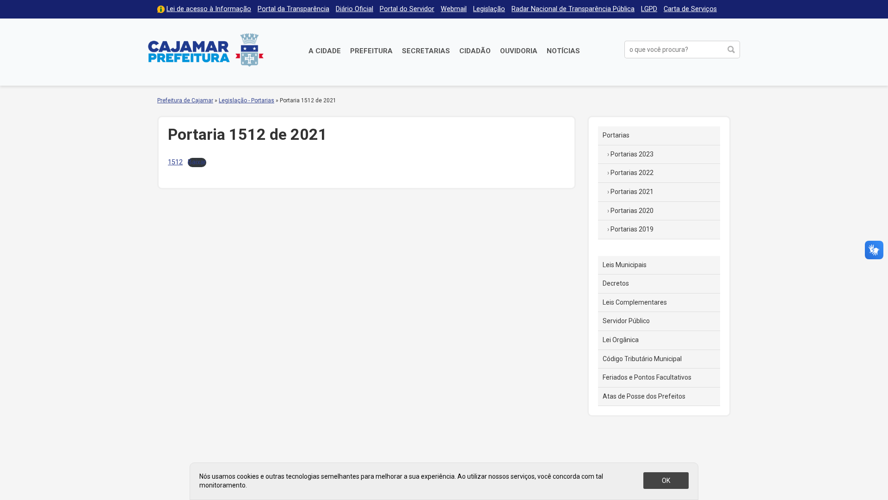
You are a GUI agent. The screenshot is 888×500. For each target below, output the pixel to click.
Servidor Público (626, 321)
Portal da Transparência (293, 9)
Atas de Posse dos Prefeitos (644, 396)
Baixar (197, 162)
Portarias (616, 135)
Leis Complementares (635, 302)
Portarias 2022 (632, 172)
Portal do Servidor (407, 9)
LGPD (649, 9)
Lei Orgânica (621, 340)
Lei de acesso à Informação (208, 9)
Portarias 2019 (632, 229)
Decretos (616, 283)
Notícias (563, 51)
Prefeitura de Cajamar (206, 50)
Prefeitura (371, 51)
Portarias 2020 (632, 210)
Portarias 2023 (632, 154)
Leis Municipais (625, 265)
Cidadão (475, 51)
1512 (175, 162)
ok (666, 480)
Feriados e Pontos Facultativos (647, 377)
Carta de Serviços (690, 9)
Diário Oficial (354, 9)
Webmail (454, 9)
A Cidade (324, 51)
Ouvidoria (518, 51)
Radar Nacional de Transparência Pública (573, 9)
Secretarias (426, 51)
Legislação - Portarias (246, 100)
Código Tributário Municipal (642, 358)
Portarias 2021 (632, 191)
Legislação (489, 9)
